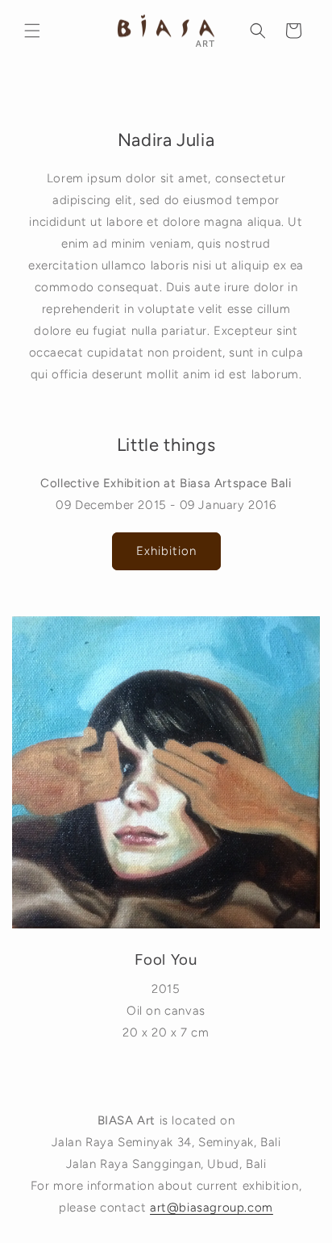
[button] (32, 30)
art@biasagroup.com (211, 1207)
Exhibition (166, 551)
